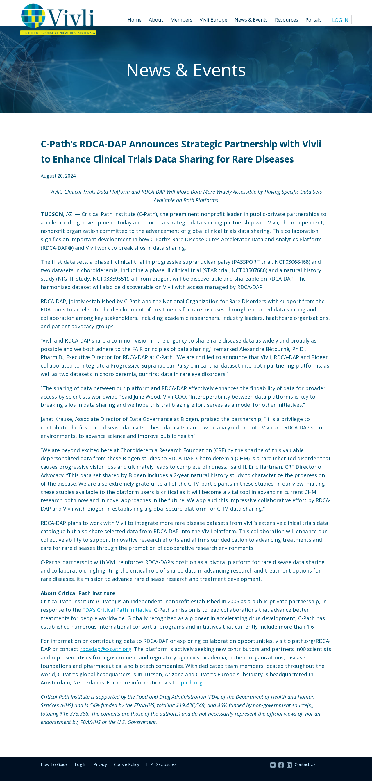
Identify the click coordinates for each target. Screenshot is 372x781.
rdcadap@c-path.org (105, 649)
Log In (340, 20)
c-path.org (189, 682)
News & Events (251, 19)
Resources (286, 19)
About (156, 19)
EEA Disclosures (161, 764)
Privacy (100, 764)
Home (135, 19)
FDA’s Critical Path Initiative (116, 609)
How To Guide (54, 764)
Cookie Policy (126, 764)
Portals (313, 19)
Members (181, 19)
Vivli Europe (213, 19)
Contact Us (305, 764)
